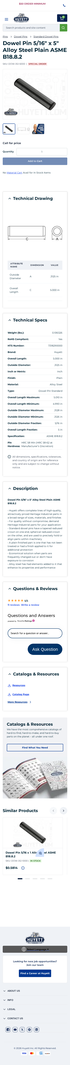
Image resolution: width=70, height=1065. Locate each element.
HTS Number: (16, 345)
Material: (13, 384)
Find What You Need (35, 747)
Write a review (30, 604)
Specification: (16, 436)
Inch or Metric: (17, 371)
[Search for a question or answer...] (35, 633)
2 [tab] (27, 878)
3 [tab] (35, 878)
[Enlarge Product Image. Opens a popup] (40, 852)
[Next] (63, 810)
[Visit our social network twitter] (22, 1029)
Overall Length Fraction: (23, 429)
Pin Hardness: (14, 444)
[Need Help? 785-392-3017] (64, 5)
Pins (5, 36)
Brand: (12, 352)
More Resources (17, 702)
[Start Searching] (63, 27)
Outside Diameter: (19, 365)
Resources (18, 685)
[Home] (21, 17)
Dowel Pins (20, 36)
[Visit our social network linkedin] (36, 1029)
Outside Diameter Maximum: (26, 410)
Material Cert (14, 172)
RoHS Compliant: (18, 339)
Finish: (12, 377)
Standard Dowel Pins (45, 36)
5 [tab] (50, 878)
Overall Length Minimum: (23, 403)
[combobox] (35, 27)
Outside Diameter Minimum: (25, 416)
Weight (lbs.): (16, 332)
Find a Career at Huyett (35, 973)
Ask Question (45, 649)
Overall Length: (17, 358)
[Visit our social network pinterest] (29, 1029)
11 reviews (14, 604)
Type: (11, 390)
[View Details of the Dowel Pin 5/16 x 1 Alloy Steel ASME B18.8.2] (33, 832)
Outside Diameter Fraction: (25, 423)
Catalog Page (20, 694)
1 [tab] (20, 878)
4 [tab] (42, 878)
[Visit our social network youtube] (15, 1029)
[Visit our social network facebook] (8, 1029)
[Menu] (6, 19)
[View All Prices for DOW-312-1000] (23, 868)
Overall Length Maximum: (24, 397)
